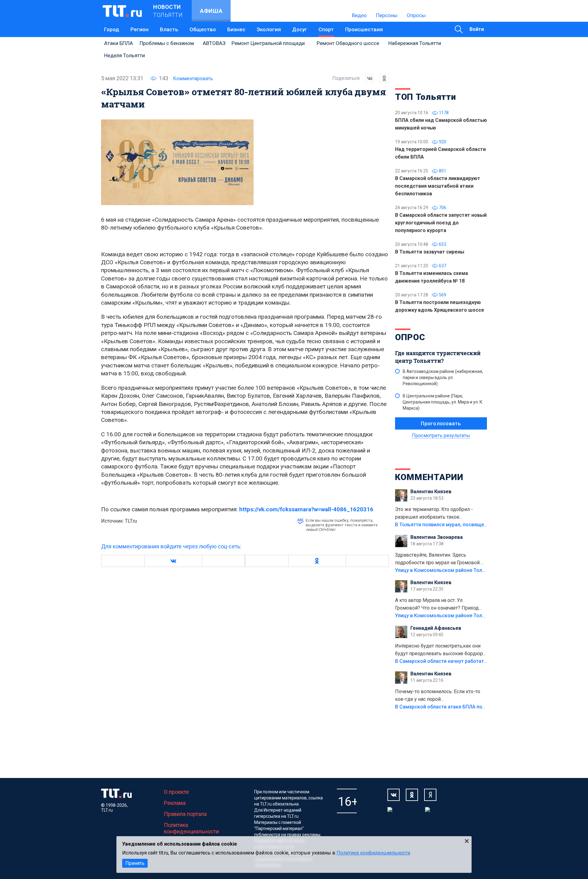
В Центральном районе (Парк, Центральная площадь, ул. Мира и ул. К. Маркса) (443, 402)
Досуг (299, 29)
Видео (359, 15)
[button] (173, 561)
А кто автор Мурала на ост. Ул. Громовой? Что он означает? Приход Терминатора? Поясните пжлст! (437, 604)
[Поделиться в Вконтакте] (367, 78)
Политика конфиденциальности (191, 828)
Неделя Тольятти (124, 55)
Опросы (416, 15)
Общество (203, 29)
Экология (269, 29)
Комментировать (193, 78)
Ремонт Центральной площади (268, 43)
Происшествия (364, 29)
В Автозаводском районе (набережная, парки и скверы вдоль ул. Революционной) (443, 377)
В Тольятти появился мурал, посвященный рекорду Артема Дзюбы (474, 525)
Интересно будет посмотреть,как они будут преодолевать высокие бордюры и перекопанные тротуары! (441, 650)
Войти (476, 29)
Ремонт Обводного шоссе (348, 43)
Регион (139, 29)
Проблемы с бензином (167, 43)
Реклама (175, 803)
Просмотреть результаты (441, 435)
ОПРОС (410, 337)
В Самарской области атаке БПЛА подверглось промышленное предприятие (486, 707)
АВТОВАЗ (214, 43)
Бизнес (236, 29)
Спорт (326, 29)
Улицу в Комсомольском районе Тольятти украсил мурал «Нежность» (478, 570)
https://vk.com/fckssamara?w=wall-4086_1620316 (306, 509)
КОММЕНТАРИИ (429, 477)
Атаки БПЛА (118, 43)
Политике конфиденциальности (373, 853)
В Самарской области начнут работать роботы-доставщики (466, 661)
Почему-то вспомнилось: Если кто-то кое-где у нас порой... (437, 695)
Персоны (387, 15)
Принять (135, 863)
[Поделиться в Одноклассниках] (381, 78)
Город (111, 29)
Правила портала (185, 814)
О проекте (176, 792)
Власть (169, 29)
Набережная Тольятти (414, 43)
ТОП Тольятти (425, 97)
